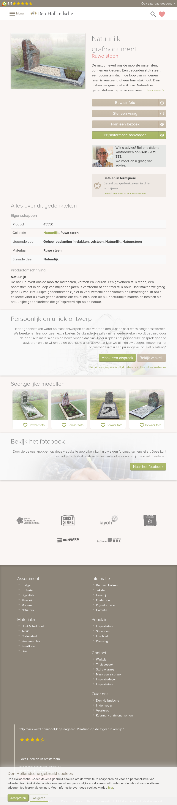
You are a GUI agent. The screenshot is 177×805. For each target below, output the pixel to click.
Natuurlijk (51, 232)
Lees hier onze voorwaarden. (125, 193)
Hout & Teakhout (33, 626)
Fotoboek (102, 636)
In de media (104, 705)
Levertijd (101, 595)
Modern (27, 605)
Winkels (101, 659)
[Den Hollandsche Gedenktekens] (51, 13)
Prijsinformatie (105, 605)
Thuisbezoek (104, 664)
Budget (26, 585)
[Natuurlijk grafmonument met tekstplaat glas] (146, 405)
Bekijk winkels (151, 357)
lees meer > (155, 90)
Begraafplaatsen (107, 585)
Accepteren (18, 798)
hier (110, 787)
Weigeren (39, 798)
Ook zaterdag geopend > (158, 3)
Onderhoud (104, 600)
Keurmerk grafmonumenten (114, 715)
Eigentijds (28, 595)
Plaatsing (102, 641)
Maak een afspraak (117, 357)
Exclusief (27, 590)
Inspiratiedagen (106, 679)
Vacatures (102, 710)
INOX (25, 631)
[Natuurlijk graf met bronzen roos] (69, 405)
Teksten (101, 590)
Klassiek (27, 600)
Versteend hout (32, 641)
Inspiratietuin (104, 626)
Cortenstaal (29, 636)
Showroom (103, 631)
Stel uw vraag (105, 669)
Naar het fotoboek (148, 466)
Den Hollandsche (107, 700)
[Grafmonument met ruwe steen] (108, 405)
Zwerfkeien (29, 646)
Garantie (101, 610)
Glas (24, 651)
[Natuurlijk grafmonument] (30, 405)
